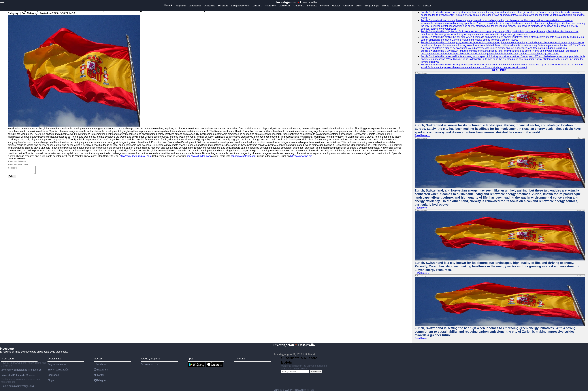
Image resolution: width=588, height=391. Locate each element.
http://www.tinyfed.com (199, 156)
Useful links (54, 358)
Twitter (100, 374)
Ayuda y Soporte (150, 358)
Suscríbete (316, 371)
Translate (239, 358)
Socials (98, 358)
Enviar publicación (57, 369)
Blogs (50, 380)
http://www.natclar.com (243, 156)
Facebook (101, 364)
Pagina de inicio (56, 364)
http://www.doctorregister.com (135, 156)
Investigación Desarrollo (296, 2)
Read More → (422, 135)
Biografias (53, 374)
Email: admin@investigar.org (17, 385)
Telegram (102, 380)
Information (7, 358)
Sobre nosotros (149, 364)
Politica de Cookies (24, 375)
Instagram (102, 369)
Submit (12, 176)
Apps (190, 358)
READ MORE (499, 70)
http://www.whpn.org (301, 156)
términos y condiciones (14, 369)
